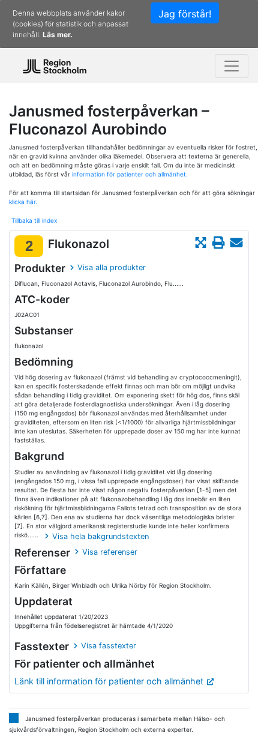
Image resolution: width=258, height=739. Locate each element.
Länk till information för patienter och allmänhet (108, 681)
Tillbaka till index (34, 220)
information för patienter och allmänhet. (130, 174)
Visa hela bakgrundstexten (100, 536)
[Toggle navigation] (231, 66)
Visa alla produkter (111, 267)
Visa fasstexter (108, 645)
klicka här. (23, 201)
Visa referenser (109, 552)
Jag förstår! (184, 14)
